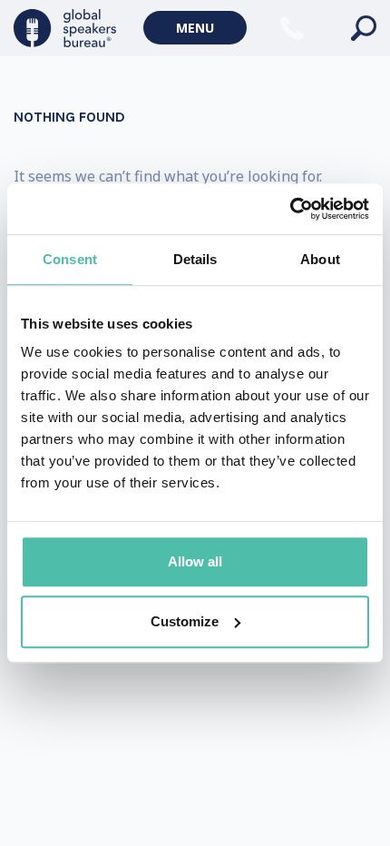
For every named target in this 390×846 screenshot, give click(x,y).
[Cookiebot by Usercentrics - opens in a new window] (289, 209)
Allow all (195, 561)
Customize (185, 621)
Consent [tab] (70, 259)
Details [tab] (195, 259)
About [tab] (320, 259)
